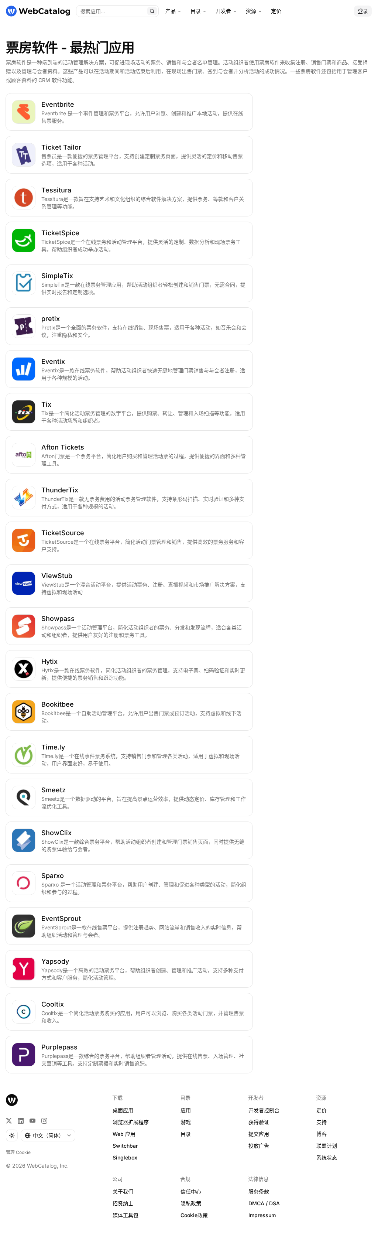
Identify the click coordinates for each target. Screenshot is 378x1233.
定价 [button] (321, 1110)
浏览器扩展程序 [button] (131, 1122)
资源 (251, 11)
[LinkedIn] (21, 1121)
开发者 (223, 11)
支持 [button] (321, 1122)
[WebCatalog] (12, 1100)
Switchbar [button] (125, 1146)
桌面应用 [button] (123, 1110)
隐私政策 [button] (191, 1203)
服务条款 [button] (258, 1191)
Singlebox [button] (125, 1157)
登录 (363, 11)
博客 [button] (321, 1134)
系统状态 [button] (326, 1157)
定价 (276, 11)
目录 (195, 11)
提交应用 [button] (258, 1134)
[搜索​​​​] (152, 11)
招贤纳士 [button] (123, 1203)
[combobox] (48, 1135)
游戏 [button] (186, 1122)
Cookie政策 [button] (194, 1215)
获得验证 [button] (258, 1122)
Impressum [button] (262, 1215)
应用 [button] (186, 1110)
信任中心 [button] (191, 1191)
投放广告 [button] (258, 1146)
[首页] (38, 11)
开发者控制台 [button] (263, 1110)
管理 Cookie (18, 1152)
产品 (170, 11)
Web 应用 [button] (124, 1134)
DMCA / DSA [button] (264, 1203)
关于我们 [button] (123, 1191)
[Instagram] (44, 1121)
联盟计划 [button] (326, 1146)
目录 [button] (186, 1134)
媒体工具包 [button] (125, 1215)
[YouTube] (32, 1121)
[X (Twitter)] (9, 1121)
